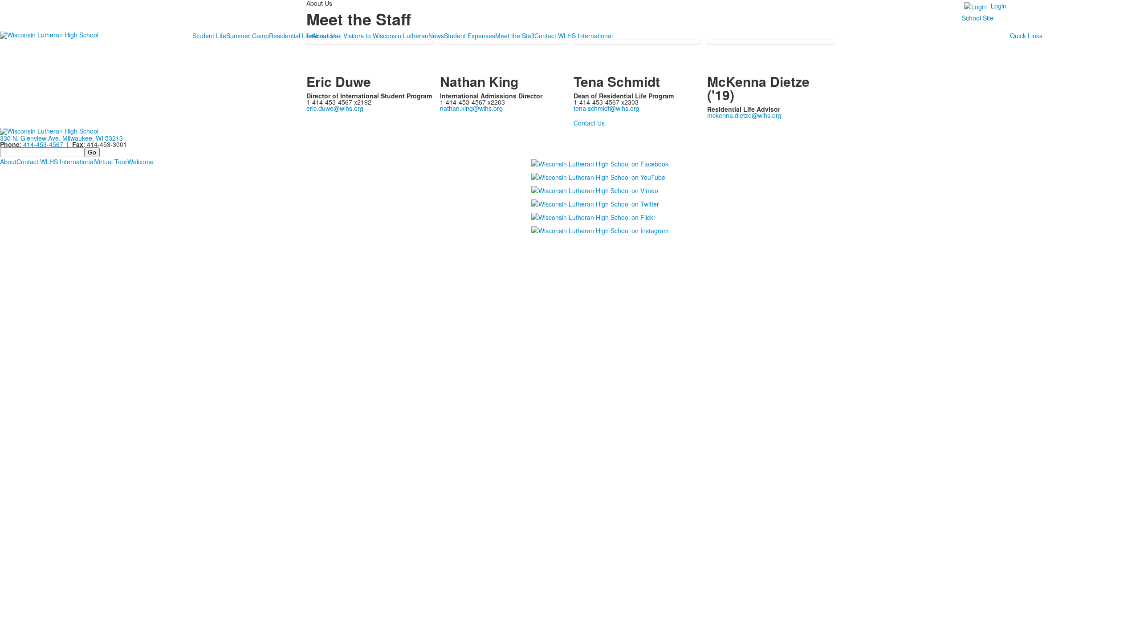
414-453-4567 (43, 144)
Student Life (209, 35)
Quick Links (1026, 35)
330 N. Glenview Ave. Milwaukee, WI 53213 (61, 138)
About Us (325, 35)
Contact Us (589, 122)
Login (998, 5)
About (8, 161)
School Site (977, 17)
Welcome (140, 161)
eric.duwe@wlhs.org (334, 108)
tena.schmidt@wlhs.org (606, 108)
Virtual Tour (111, 161)
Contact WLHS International (55, 161)
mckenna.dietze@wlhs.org (744, 115)
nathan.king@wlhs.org (471, 108)
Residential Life (290, 35)
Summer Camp (247, 35)
